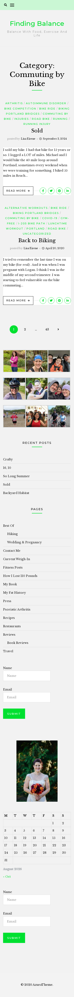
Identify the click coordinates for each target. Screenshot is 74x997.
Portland (36, 228)
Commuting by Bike (22, 218)
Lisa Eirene (28, 138)
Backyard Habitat (16, 493)
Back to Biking (37, 240)
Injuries (21, 118)
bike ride (47, 108)
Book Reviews (17, 643)
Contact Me (11, 551)
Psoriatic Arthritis (16, 609)
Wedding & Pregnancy (24, 542)
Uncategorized (37, 233)
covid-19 (50, 218)
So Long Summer (16, 476)
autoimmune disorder (46, 103)
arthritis (14, 103)
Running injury (37, 123)
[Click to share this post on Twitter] (51, 191)
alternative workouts (26, 207)
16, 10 (7, 468)
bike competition (20, 108)
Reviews (9, 634)
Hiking (12, 534)
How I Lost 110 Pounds (20, 576)
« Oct (7, 876)
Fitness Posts (13, 567)
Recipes (9, 618)
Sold (37, 131)
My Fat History (14, 593)
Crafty (8, 459)
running (60, 118)
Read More (16, 190)
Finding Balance (37, 23)
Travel (8, 651)
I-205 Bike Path (31, 223)
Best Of (8, 526)
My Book (10, 584)
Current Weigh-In (16, 559)
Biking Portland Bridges (36, 213)
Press (7, 601)
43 (47, 329)
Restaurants (12, 626)
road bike (41, 118)
